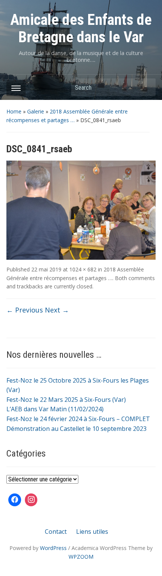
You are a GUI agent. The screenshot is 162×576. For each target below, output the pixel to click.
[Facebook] (14, 500)
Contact (56, 531)
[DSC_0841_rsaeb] (81, 209)
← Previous (24, 309)
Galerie (35, 111)
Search (146, 87)
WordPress (53, 547)
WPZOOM (81, 556)
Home (13, 111)
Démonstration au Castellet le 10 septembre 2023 (76, 428)
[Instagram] (31, 500)
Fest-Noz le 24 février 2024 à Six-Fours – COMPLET (78, 419)
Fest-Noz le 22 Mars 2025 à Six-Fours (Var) (66, 399)
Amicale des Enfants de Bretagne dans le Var (81, 28)
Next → (57, 309)
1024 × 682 (82, 269)
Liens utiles (92, 531)
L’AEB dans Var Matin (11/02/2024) (55, 409)
